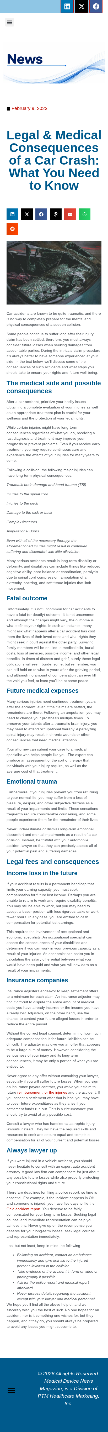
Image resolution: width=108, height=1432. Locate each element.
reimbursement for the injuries (41, 1092)
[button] (9, 22)
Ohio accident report (23, 1209)
